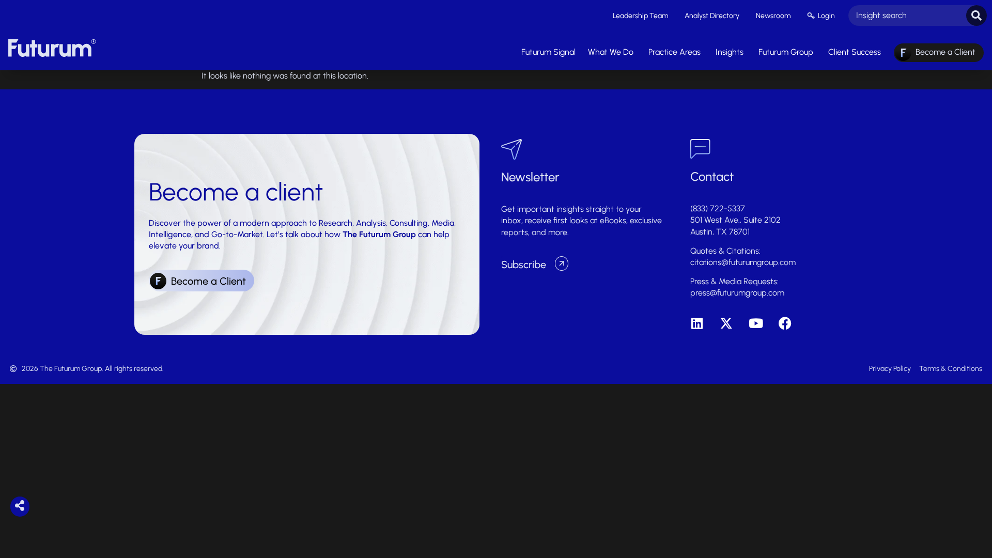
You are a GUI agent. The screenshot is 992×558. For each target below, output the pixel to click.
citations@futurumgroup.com (743, 262)
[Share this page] (19, 506)
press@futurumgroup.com (737, 293)
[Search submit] (976, 15)
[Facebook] (785, 323)
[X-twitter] (726, 323)
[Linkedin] (696, 323)
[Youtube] (755, 323)
